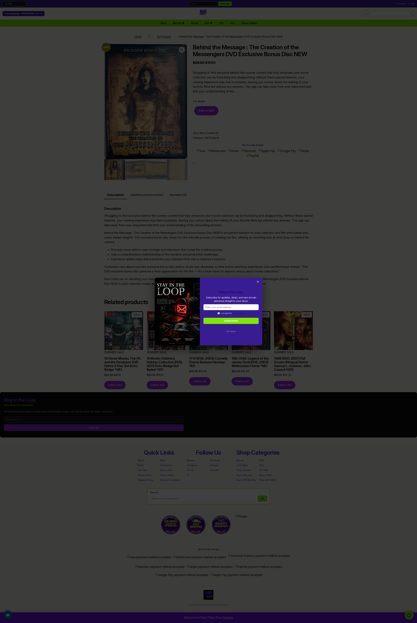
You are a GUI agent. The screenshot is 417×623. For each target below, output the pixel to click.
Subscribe (231, 321)
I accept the (233, 313)
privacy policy (239, 313)
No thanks (231, 331)
